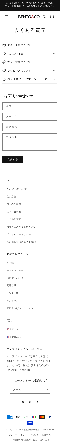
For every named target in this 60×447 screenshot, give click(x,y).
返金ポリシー (48, 429)
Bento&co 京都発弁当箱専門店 (25, 429)
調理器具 (11, 285)
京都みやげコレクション (20, 308)
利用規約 (35, 435)
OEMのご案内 (14, 204)
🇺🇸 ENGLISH (13, 329)
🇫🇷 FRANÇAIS (14, 336)
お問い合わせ (14, 211)
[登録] (46, 390)
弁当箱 (10, 262)
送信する (13, 159)
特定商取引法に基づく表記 (21, 241)
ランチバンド (14, 300)
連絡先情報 (45, 440)
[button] (6, 16)
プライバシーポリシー (19, 234)
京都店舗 (11, 196)
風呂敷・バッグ (15, 277)
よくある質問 (14, 219)
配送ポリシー (48, 435)
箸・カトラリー (15, 270)
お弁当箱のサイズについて (21, 226)
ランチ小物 (13, 293)
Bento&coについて (17, 189)
